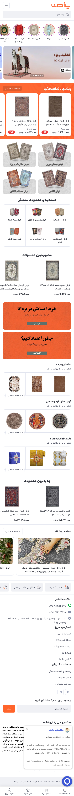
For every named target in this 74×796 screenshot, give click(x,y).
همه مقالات (14, 531)
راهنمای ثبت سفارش (60, 671)
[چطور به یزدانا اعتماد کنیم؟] (37, 345)
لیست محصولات (62, 646)
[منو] (6, 5)
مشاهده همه (13, 88)
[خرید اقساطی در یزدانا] (37, 316)
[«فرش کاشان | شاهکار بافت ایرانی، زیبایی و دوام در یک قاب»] (54, 181)
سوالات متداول (63, 684)
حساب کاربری (64, 633)
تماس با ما (65, 659)
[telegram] (60, 692)
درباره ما (66, 653)
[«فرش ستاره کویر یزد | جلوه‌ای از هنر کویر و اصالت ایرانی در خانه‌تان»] (19, 154)
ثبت (9, 708)
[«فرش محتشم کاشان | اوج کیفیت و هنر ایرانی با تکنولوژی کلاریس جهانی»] (19, 181)
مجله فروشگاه (63, 640)
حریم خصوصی (63, 677)
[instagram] (68, 692)
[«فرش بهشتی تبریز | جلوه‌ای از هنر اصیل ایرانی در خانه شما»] (54, 154)
